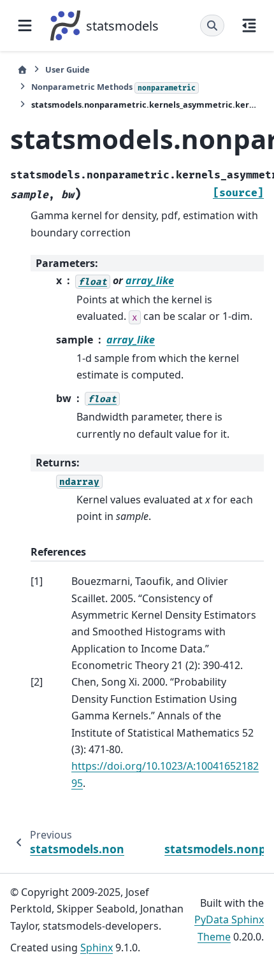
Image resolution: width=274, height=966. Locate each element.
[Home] (22, 69)
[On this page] (249, 25)
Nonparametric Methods (113, 86)
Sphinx (96, 948)
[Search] (212, 25)
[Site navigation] (25, 25)
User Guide (67, 69)
